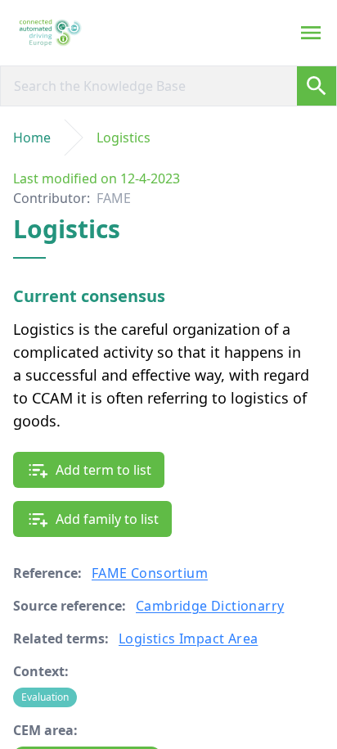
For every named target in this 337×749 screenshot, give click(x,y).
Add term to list (103, 470)
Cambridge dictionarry (210, 606)
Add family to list (107, 519)
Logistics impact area (188, 638)
